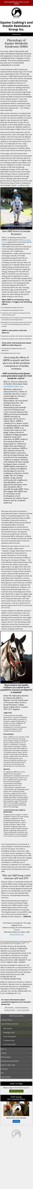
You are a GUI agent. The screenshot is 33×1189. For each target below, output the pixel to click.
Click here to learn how (16, 1091)
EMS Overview (9, 1007)
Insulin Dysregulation (21, 1007)
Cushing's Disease (6, 1020)
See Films (16, 1121)
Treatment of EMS (9, 1010)
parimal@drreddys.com (13, 386)
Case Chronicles (5, 1077)
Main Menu (17, 34)
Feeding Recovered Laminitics (10, 1061)
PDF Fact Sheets (5, 1057)
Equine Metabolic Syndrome (9, 1024)
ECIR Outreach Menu (17, 1016)
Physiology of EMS (8, 1032)
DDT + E (3, 1049)
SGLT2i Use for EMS (23, 1010)
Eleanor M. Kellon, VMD (8, 1065)
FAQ (2, 1073)
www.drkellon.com (17, 934)
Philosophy (4, 1069)
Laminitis (3, 1053)
